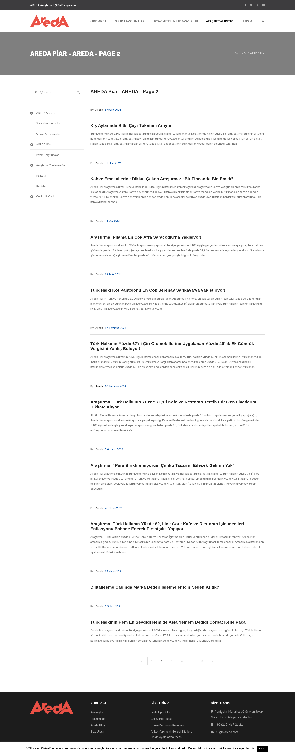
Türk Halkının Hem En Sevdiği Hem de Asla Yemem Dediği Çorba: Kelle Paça (168, 622)
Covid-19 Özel (45, 196)
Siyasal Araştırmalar (48, 123)
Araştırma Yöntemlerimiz (51, 165)
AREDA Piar (257, 53)
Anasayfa (240, 53)
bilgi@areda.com (227, 732)
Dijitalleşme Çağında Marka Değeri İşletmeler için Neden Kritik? (154, 587)
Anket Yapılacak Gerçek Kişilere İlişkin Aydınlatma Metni (171, 734)
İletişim (246, 21)
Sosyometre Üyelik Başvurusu (175, 21)
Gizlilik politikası (161, 712)
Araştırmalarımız (219, 21)
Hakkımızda (97, 21)
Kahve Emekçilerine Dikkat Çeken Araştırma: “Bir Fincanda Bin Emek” (161, 178)
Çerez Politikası (161, 718)
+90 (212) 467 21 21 (229, 724)
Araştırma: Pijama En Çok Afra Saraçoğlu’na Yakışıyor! (145, 237)
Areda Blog (97, 725)
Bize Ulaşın (97, 731)
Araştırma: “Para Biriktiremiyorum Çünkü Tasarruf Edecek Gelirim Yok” (162, 465)
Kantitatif (42, 186)
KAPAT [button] (262, 748)
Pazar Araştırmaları (129, 21)
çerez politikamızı (220, 748)
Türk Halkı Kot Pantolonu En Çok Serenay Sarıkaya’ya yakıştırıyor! (157, 290)
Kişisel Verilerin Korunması (168, 725)
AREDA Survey (45, 113)
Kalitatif (41, 175)
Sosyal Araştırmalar (48, 134)
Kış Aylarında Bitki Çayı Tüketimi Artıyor (131, 125)
